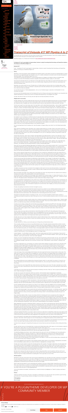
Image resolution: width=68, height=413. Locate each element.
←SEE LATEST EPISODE (16, 2)
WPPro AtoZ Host (4, 68)
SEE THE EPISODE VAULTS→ (16, 48)
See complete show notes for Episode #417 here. (45, 58)
